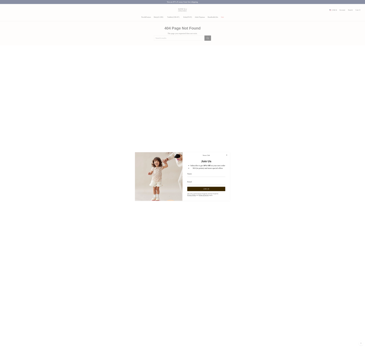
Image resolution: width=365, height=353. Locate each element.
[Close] (226, 155)
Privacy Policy (191, 195)
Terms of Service (204, 195)
